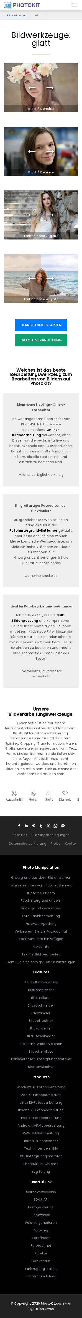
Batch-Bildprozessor (41, 1141)
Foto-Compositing (41, 923)
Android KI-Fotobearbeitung (41, 1125)
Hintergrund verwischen (41, 908)
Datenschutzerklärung (27, 843)
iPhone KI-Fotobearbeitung (41, 1110)
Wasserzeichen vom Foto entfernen (41, 885)
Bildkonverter (41, 1028)
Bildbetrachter (41, 1020)
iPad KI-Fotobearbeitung (41, 1118)
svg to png (41, 1171)
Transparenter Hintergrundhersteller (41, 1059)
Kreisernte (41, 946)
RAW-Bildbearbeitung (41, 1133)
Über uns (20, 835)
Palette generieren (41, 1222)
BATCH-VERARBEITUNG (41, 340)
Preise (56, 843)
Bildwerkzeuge (16, 15)
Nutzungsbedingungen (50, 835)
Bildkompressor (41, 990)
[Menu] (75, 5)
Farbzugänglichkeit (41, 1268)
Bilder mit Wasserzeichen (41, 1044)
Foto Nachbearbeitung (41, 916)
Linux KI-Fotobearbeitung (41, 1102)
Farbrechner (41, 1245)
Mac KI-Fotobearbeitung (41, 1095)
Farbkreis (41, 1230)
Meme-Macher (41, 1066)
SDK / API (41, 1199)
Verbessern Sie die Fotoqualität (41, 931)
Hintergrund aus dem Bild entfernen (41, 877)
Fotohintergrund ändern (41, 900)
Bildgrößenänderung (41, 982)
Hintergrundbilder (41, 1276)
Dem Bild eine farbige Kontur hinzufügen (41, 962)
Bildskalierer (41, 997)
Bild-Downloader (41, 1036)
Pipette (41, 1253)
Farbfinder (41, 1238)
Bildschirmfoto (41, 1051)
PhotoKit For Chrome (41, 1164)
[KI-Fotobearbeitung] (22, 5)
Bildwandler (41, 1013)
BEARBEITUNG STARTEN (41, 325)
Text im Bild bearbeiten (41, 954)
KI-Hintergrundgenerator (41, 1156)
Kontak (71, 843)
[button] (19, 826)
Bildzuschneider (41, 1005)
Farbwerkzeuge (41, 1207)
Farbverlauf (41, 1261)
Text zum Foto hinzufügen (41, 939)
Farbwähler (41, 1215)
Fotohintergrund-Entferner (33, 530)
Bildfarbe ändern (41, 893)
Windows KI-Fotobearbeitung (41, 1087)
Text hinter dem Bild (41, 1148)
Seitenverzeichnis (41, 1192)
